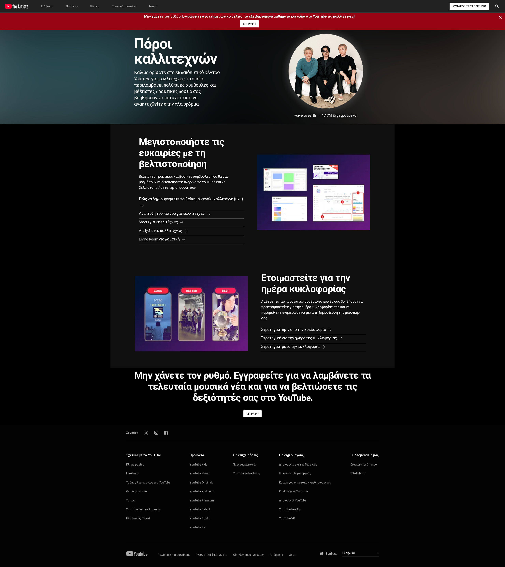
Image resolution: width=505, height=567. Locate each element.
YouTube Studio (200, 518)
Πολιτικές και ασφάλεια (174, 554)
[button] (497, 6)
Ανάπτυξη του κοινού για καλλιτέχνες (172, 213)
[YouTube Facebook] (166, 432)
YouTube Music (199, 473)
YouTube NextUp (290, 509)
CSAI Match (358, 473)
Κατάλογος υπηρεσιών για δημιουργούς (305, 482)
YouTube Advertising (246, 473)
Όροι (292, 554)
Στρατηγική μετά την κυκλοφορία (290, 346)
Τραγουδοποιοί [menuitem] (122, 6)
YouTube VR (287, 518)
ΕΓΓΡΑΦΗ (249, 23)
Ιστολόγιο (132, 473)
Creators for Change (364, 464)
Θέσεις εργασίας (137, 491)
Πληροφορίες (135, 464)
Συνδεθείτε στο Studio (469, 6)
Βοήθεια (331, 553)
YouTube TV (198, 527)
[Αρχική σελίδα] (16, 6)
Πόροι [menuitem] (70, 6)
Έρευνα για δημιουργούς (295, 473)
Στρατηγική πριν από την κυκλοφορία (294, 329)
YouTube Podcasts (202, 491)
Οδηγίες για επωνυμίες (248, 554)
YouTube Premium (202, 500)
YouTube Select (200, 509)
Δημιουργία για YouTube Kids (298, 464)
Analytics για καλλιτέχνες (161, 230)
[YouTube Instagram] (156, 432)
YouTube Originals (201, 482)
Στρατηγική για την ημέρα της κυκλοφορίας (299, 338)
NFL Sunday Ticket (138, 518)
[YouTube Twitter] (146, 432)
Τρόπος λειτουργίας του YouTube (148, 482)
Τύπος (130, 500)
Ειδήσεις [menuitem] (47, 6)
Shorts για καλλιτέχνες (159, 222)
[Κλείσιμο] (501, 17)
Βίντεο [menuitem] (94, 6)
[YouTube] (137, 553)
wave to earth (305, 115)
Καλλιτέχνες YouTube (293, 491)
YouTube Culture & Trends (143, 509)
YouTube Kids (198, 464)
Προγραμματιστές (244, 464)
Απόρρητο (276, 554)
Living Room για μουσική (159, 239)
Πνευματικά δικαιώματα (211, 554)
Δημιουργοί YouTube (293, 500)
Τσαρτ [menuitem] (153, 6)
